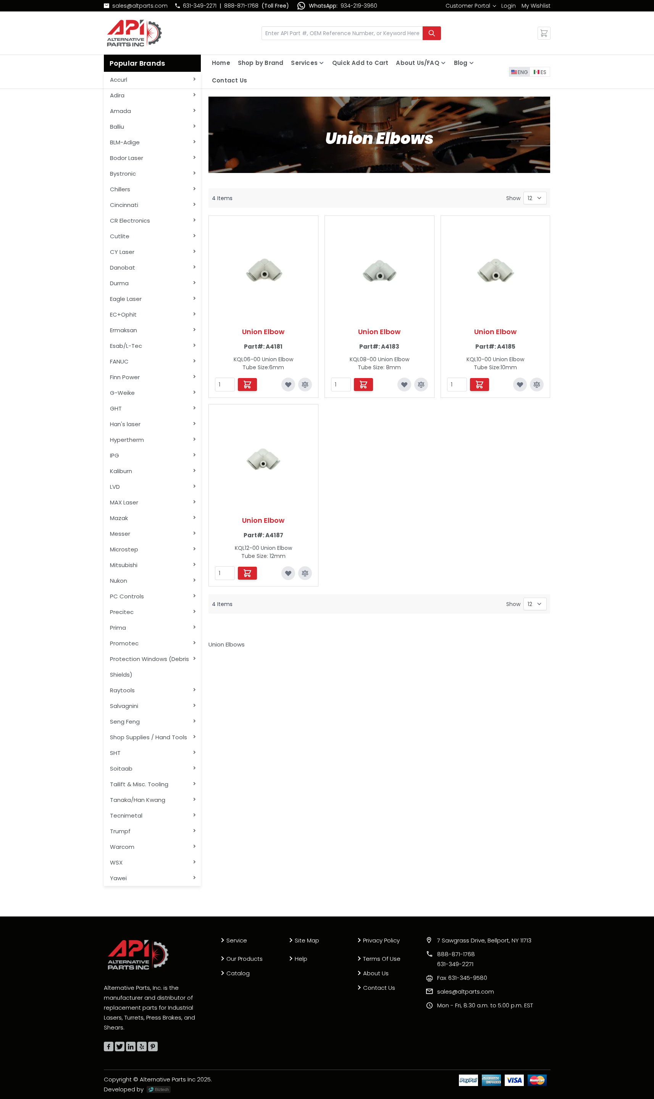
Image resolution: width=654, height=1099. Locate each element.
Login (508, 6)
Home (221, 63)
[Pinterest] (153, 1046)
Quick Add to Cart (360, 63)
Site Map (307, 940)
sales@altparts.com (140, 6)
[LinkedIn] (131, 1046)
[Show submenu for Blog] (471, 63)
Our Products (244, 959)
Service (236, 940)
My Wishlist (536, 6)
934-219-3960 (359, 6)
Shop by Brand (261, 63)
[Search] (432, 33)
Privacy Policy (381, 940)
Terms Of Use (381, 959)
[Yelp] (142, 1046)
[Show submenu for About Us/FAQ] (443, 63)
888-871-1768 (241, 6)
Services (304, 63)
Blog (461, 63)
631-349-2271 (199, 6)
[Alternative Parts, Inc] (138, 955)
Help (301, 959)
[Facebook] (108, 1046)
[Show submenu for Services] (321, 63)
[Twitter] (119, 1046)
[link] (471, 6)
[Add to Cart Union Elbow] (247, 384)
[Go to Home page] (134, 33)
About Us (376, 973)
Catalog (238, 973)
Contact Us (229, 80)
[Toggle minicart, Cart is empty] (544, 33)
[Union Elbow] (263, 270)
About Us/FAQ (417, 63)
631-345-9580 (462, 978)
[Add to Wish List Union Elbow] (288, 384)
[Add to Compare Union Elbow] (305, 384)
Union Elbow (263, 331)
